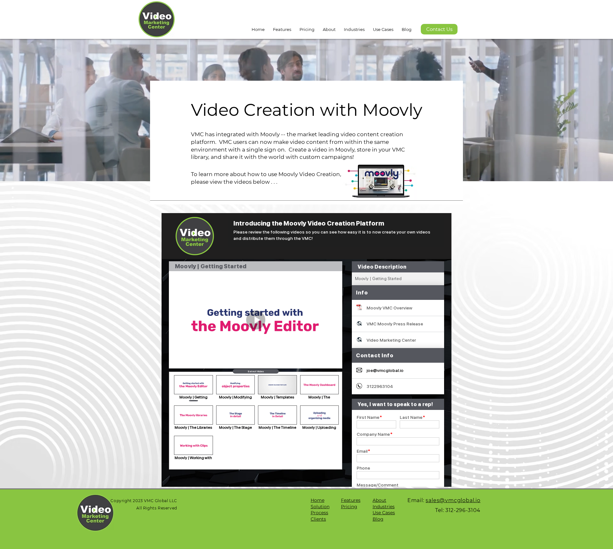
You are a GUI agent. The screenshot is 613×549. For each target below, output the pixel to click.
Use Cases (384, 513)
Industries (384, 506)
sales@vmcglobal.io (453, 500)
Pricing (349, 506)
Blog (378, 519)
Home (317, 500)
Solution (320, 506)
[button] (329, 26)
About (379, 500)
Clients (318, 519)
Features (350, 500)
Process (319, 513)
